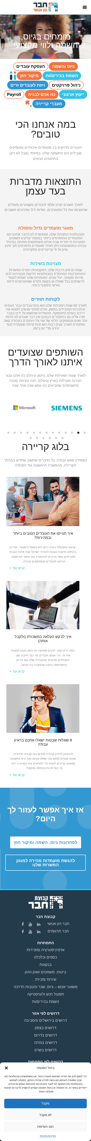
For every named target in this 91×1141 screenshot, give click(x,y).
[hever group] (45, 902)
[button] (6, 1068)
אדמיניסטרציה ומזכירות (45, 950)
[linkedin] (39, 924)
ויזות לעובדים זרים (27, 85)
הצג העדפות (45, 1126)
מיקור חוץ (29, 75)
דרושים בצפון (45, 1028)
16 (50, 438)
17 (43, 438)
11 (21, 433)
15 (56, 438)
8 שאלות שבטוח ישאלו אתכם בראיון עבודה (43, 742)
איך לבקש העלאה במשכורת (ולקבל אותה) (43, 639)
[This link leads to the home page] (46, 7)
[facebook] (23, 924)
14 (62, 438)
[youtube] (31, 924)
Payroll (14, 94)
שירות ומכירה (45, 979)
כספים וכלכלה (45, 957)
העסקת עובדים (30, 66)
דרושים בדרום (45, 1035)
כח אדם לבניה (41, 94)
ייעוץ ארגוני (73, 94)
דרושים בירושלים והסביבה (45, 1020)
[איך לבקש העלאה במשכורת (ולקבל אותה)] (42, 605)
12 (15, 433)
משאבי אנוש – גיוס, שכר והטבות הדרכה (45, 987)
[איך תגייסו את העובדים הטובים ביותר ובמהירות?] (42, 501)
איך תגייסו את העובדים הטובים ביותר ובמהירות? (43, 535)
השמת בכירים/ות (62, 75)
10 (27, 433)
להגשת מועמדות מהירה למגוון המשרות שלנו (45, 862)
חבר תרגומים (58, 931)
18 (37, 438)
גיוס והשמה (63, 66)
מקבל (45, 1103)
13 (8, 433)
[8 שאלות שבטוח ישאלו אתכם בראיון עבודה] (42, 708)
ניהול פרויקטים (66, 85)
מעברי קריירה (49, 103)
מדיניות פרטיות (48, 1135)
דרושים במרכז (45, 1042)
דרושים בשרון (45, 1050)
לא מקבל (46, 1115)
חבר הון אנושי (58, 924)
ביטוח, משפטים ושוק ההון (45, 972)
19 (31, 438)
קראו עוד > (17, 568)
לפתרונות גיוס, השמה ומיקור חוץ (45, 842)
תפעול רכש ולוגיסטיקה (45, 994)
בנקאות (46, 965)
